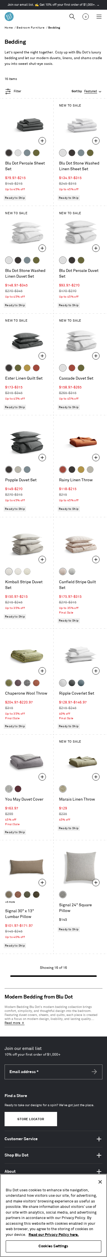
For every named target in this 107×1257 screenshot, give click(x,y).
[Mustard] (27, 368)
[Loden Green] (36, 153)
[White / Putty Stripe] (18, 571)
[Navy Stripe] (72, 571)
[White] (18, 153)
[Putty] (18, 469)
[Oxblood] (18, 789)
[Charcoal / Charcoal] (72, 683)
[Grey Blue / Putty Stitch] (81, 683)
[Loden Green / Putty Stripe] (27, 571)
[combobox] (87, 91)
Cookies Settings (53, 1246)
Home (9, 27)
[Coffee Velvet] (36, 894)
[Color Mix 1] (9, 683)
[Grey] (9, 789)
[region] (53, 1215)
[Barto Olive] (27, 894)
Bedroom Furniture (31, 27)
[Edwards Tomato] (18, 894)
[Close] (100, 1182)
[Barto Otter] (9, 894)
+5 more (10, 902)
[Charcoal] (9, 153)
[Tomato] (36, 368)
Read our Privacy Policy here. (54, 1234)
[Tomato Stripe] (62, 571)
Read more (12, 1023)
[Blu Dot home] (9, 16)
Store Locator (30, 1119)
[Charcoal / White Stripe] (9, 571)
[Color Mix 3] (27, 683)
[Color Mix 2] (18, 683)
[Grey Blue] (27, 153)
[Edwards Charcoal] (62, 894)
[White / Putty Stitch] (62, 683)
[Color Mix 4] (36, 683)
